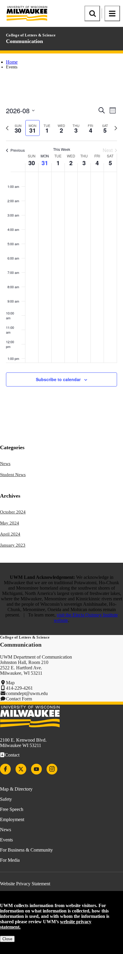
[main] (61, 251)
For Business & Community (26, 849)
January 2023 (12, 545)
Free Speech (11, 809)
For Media (10, 860)
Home (12, 62)
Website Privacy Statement (25, 883)
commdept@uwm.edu (27, 693)
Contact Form (19, 698)
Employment (12, 819)
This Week (61, 149)
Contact (12, 754)
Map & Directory (16, 789)
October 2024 (13, 512)
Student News (13, 474)
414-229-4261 (19, 688)
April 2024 (10, 534)
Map (10, 682)
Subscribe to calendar (58, 379)
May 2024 (9, 523)
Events (6, 839)
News (5, 463)
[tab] (18, 128)
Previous (17, 150)
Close (7, 939)
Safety (6, 799)
